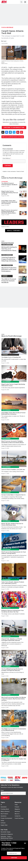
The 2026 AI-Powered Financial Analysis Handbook (9, 184)
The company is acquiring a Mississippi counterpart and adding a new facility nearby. (12, 497)
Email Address (7, 158)
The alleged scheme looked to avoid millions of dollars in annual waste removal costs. (13, 445)
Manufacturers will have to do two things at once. (12, 673)
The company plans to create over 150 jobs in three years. (13, 416)
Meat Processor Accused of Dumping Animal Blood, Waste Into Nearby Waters (9, 212)
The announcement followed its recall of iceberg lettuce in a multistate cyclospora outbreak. (13, 586)
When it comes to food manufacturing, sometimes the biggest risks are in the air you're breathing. (12, 734)
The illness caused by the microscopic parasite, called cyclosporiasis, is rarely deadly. (13, 763)
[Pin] (17, 132)
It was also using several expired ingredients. (13, 387)
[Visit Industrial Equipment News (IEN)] (17, 777)
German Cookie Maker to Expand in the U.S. (13, 495)
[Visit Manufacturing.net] (10, 780)
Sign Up (5, 797)
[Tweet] (14, 132)
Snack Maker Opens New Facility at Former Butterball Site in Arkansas (9, 202)
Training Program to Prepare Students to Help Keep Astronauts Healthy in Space (8, 259)
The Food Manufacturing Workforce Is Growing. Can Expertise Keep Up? (12, 669)
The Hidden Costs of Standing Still (11, 357)
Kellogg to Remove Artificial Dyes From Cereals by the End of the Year (12, 611)
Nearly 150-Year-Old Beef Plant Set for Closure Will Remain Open (12, 524)
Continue (14, 857)
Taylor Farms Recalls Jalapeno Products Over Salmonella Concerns (12, 582)
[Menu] (25, 2)
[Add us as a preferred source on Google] (21, 132)
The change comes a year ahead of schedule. (13, 614)
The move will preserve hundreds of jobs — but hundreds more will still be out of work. (13, 527)
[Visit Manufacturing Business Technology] (17, 780)
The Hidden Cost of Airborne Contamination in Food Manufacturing (13, 729)
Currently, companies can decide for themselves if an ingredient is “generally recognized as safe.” (13, 557)
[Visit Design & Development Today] (3, 777)
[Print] (2, 132)
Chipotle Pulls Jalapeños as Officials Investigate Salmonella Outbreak (11, 639)
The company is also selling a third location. (12, 471)
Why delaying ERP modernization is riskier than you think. (13, 360)
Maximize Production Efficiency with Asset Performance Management (8, 269)
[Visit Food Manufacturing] (10, 777)
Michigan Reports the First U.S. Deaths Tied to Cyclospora (13, 759)
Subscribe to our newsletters (14, 127)
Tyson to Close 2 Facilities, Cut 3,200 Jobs (13, 469)
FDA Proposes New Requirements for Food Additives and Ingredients (13, 552)
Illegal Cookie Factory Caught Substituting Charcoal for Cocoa (9, 193)
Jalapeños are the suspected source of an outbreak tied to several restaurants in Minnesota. (12, 644)
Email (2, 790)
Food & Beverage (7, 27)
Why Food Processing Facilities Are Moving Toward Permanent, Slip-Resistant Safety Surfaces (13, 699)
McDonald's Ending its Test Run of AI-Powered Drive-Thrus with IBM (9, 248)
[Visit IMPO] (24, 777)
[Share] (6, 132)
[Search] (21, 2)
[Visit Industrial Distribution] (3, 780)
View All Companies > (14, 230)
